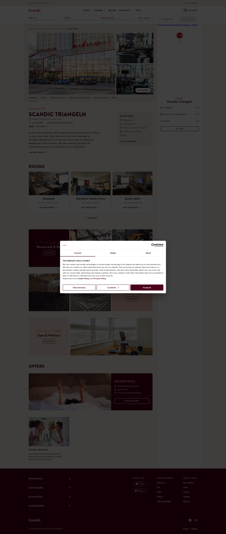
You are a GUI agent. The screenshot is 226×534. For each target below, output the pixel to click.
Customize (111, 287)
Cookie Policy (83, 279)
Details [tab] (113, 253)
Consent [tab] (77, 253)
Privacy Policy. (100, 279)
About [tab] (148, 253)
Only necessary (79, 287)
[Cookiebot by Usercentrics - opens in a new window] (153, 245)
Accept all (147, 287)
